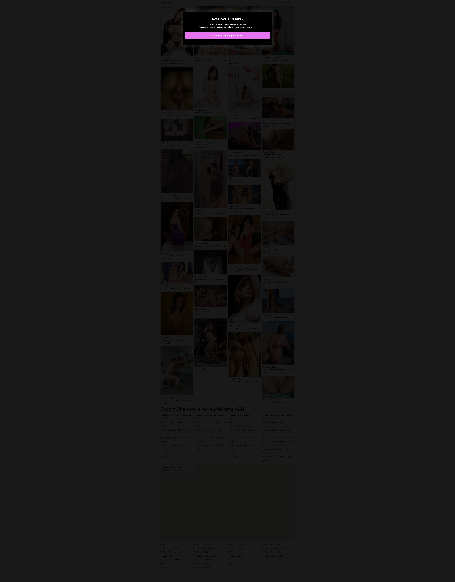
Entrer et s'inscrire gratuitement (227, 35)
